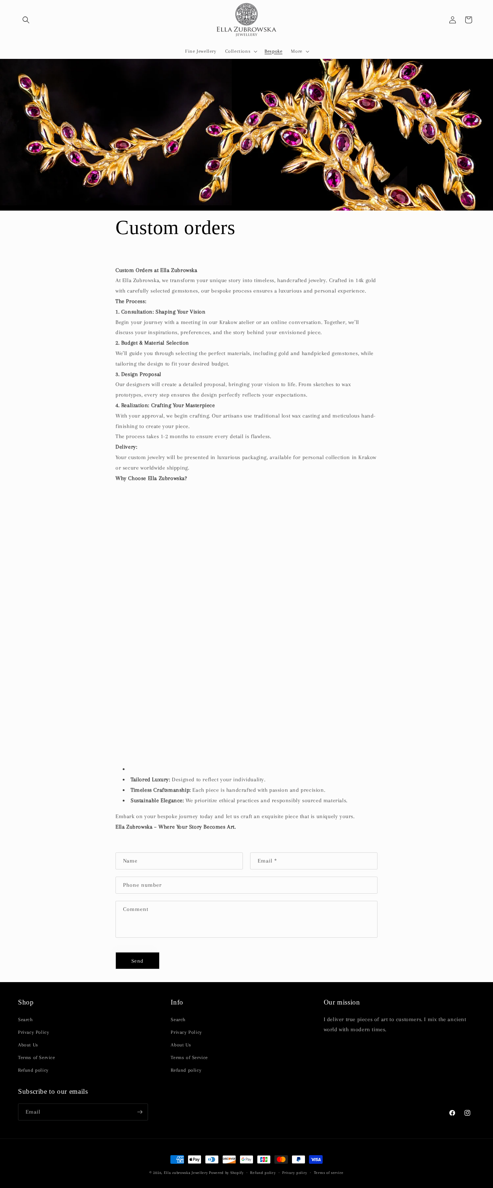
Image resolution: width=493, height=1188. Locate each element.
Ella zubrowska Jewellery (186, 1172)
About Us (28, 1044)
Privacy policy (294, 1172)
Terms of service (329, 1172)
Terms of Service (36, 1057)
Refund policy (33, 1070)
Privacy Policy (33, 1031)
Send (137, 960)
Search (25, 1019)
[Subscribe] (140, 1111)
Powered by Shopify (226, 1172)
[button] (26, 20)
